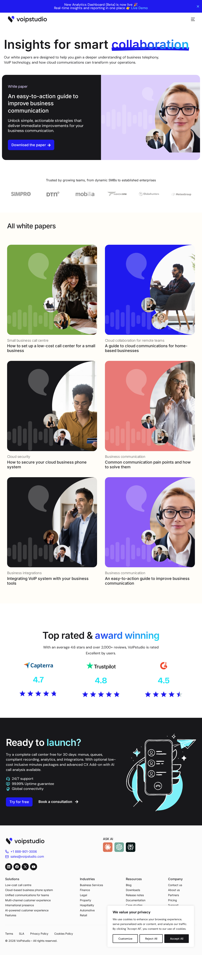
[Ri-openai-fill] (119, 847)
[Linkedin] (8, 866)
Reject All (151, 938)
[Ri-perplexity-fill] (130, 847)
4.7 (38, 680)
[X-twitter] (25, 866)
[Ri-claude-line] (107, 847)
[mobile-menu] (191, 19)
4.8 (101, 680)
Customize (125, 938)
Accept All (176, 938)
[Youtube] (33, 866)
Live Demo (139, 8)
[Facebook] (17, 866)
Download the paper (28, 145)
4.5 (164, 680)
